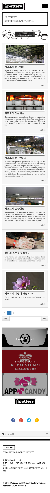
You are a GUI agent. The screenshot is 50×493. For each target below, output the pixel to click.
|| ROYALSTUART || (25, 362)
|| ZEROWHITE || (25, 339)
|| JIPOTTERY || (25, 384)
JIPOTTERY (8, 447)
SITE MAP (9, 434)
